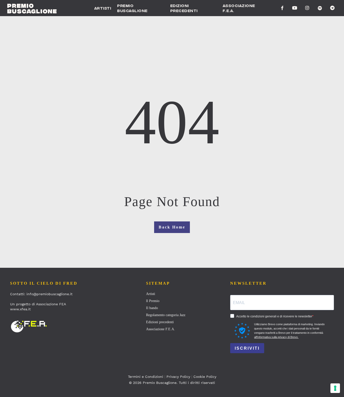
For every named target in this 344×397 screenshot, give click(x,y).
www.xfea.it (20, 309)
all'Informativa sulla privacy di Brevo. (276, 337)
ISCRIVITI (247, 348)
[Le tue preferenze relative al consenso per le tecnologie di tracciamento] (335, 388)
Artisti (150, 294)
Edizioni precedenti (160, 322)
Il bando (152, 308)
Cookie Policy (204, 377)
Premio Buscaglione (32, 8)
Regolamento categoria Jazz (165, 315)
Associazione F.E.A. (160, 329)
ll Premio (152, 301)
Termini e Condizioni (145, 377)
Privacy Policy (178, 377)
